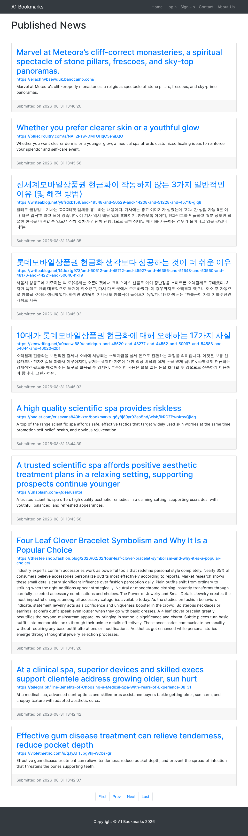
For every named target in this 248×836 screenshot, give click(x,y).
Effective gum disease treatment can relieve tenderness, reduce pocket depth (120, 740)
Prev (117, 796)
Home (157, 6)
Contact (206, 6)
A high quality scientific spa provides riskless (98, 408)
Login (171, 6)
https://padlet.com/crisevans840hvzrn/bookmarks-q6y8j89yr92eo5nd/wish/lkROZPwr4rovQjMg (106, 416)
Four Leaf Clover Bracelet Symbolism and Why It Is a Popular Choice (111, 545)
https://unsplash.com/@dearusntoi (49, 492)
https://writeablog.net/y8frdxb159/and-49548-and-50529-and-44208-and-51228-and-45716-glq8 (108, 202)
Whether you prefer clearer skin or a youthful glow (107, 127)
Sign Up (187, 6)
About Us (226, 6)
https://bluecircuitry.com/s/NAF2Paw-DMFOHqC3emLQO (69, 136)
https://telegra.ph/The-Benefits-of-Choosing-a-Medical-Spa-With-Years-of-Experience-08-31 (103, 687)
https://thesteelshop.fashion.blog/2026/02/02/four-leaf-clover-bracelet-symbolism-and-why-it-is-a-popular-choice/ (118, 560)
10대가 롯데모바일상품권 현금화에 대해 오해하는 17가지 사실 (123, 335)
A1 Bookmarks (27, 7)
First (103, 796)
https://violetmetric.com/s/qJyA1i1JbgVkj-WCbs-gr (63, 753)
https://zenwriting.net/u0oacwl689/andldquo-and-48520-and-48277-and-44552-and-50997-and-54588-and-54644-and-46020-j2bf (119, 346)
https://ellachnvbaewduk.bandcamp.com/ (55, 79)
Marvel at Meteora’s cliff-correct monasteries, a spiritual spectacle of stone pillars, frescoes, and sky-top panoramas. (119, 61)
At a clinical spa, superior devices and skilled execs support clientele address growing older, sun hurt (110, 674)
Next (131, 796)
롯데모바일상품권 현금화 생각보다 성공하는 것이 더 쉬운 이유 (124, 262)
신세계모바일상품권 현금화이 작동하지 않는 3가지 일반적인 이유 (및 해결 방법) (120, 189)
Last (145, 796)
